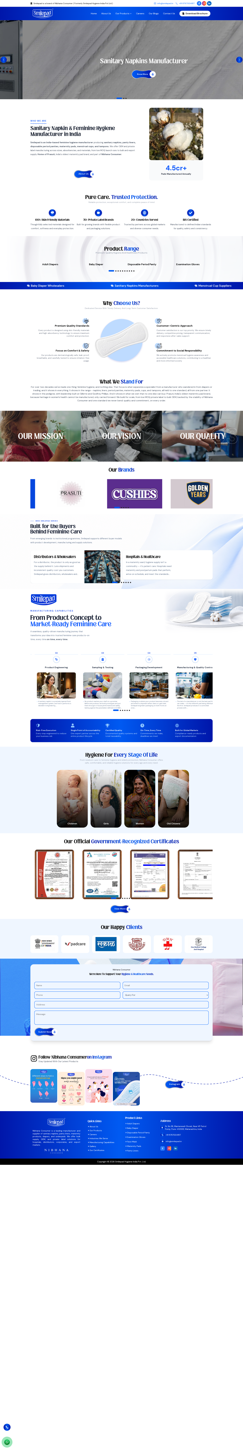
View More (120, 953)
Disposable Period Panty (138, 1177)
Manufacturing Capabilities (102, 1187)
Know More (120, 71)
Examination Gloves (136, 1181)
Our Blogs (154, 13)
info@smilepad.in (165, 3)
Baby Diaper (132, 1172)
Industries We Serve (99, 1183)
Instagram (174, 1128)
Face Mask (132, 1186)
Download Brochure (197, 13)
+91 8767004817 (187, 3)
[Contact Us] (7, 1425)
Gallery (93, 1191)
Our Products (122, 13)
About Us (106, 13)
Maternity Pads (134, 1191)
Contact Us (169, 13)
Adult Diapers (133, 1168)
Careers (140, 13)
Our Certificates (97, 1195)
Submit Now (44, 1076)
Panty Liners (132, 1195)
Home (94, 13)
